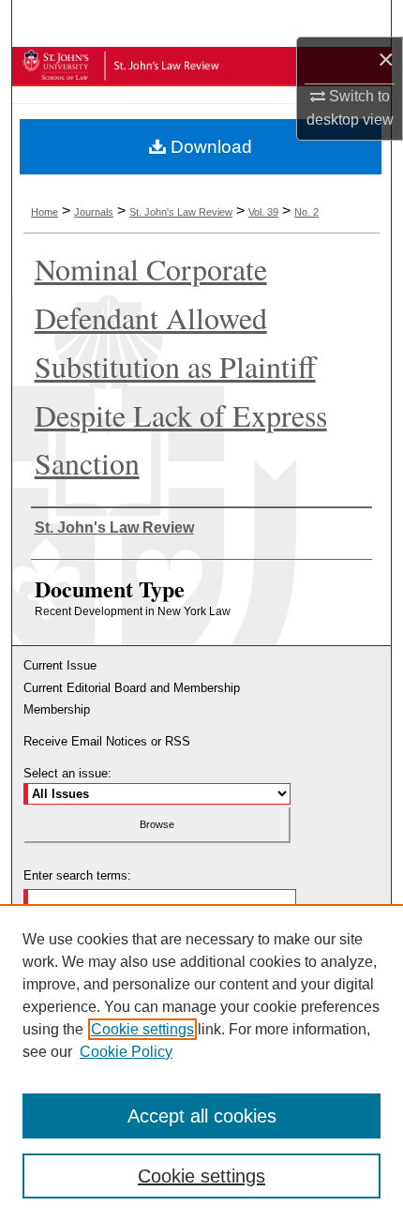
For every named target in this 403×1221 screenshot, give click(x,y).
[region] (201, 1062)
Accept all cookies (201, 1116)
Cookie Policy (126, 1052)
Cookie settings (142, 1029)
